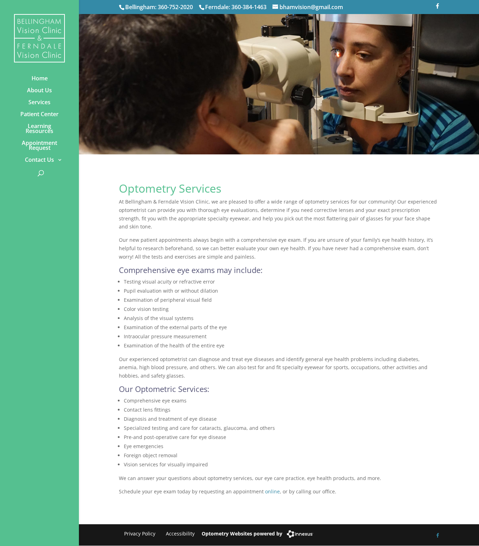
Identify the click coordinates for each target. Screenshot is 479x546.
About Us (39, 90)
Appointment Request (39, 145)
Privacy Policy (139, 533)
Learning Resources (39, 128)
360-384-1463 (249, 7)
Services (39, 102)
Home (40, 78)
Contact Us (39, 160)
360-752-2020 (175, 7)
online (272, 491)
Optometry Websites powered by (242, 533)
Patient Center (39, 114)
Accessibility (180, 533)
